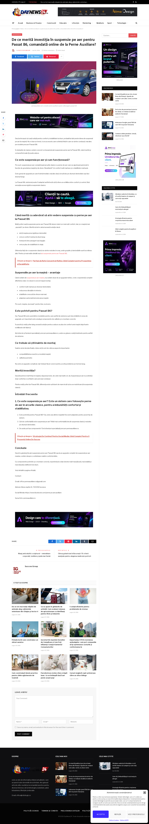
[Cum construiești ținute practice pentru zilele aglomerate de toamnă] (25, 662)
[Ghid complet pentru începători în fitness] (107, 231)
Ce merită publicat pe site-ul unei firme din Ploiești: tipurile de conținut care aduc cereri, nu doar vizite (126, 97)
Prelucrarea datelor (70, 811)
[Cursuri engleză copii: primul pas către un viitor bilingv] (83, 662)
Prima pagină (15, 29)
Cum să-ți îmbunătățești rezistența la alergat (123, 208)
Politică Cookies (114, 820)
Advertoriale (17, 34)
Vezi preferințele (136, 814)
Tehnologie (121, 23)
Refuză (117, 814)
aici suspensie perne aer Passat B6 (54, 253)
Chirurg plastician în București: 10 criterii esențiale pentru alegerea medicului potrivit (74, 555)
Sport (109, 23)
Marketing (87, 23)
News (22, 29)
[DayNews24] (30, 12)
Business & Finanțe (34, 23)
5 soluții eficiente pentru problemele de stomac (79, 608)
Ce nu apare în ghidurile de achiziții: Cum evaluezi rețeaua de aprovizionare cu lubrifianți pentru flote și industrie (53, 610)
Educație (63, 23)
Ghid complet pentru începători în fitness (125, 230)
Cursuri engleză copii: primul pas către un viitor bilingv (83, 674)
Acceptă (101, 814)
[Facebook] (3, 118)
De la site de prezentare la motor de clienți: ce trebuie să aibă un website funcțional (126, 112)
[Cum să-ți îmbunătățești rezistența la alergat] (107, 209)
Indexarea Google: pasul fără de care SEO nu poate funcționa (125, 124)
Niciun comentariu (49, 50)
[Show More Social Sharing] (61, 56)
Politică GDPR (124, 820)
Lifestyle (75, 23)
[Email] (3, 140)
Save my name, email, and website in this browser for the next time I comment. (45, 727)
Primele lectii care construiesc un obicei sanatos (25, 641)
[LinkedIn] (3, 129)
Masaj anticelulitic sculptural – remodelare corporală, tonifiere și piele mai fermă (34, 555)
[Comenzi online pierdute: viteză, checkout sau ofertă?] (107, 136)
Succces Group (24, 50)
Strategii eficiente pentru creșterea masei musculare (124, 219)
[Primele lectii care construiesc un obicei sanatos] (25, 629)
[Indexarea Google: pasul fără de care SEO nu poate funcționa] (107, 125)
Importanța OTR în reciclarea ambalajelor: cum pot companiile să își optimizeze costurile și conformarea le (83, 643)
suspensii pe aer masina (36, 278)
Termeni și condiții (49, 811)
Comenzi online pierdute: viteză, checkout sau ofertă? (125, 135)
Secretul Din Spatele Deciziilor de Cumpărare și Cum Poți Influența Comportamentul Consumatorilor (53, 643)
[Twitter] (3, 123)
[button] (145, 793)
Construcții (51, 23)
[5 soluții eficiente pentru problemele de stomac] (83, 596)
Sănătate (100, 23)
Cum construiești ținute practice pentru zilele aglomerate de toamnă (25, 675)
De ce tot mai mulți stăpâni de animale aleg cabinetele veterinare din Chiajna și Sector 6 (65, 2)
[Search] (136, 23)
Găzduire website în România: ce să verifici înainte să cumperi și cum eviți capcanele (126, 196)
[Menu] (13, 22)
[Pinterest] (3, 134)
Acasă (20, 23)
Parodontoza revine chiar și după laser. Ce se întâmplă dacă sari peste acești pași (54, 675)
